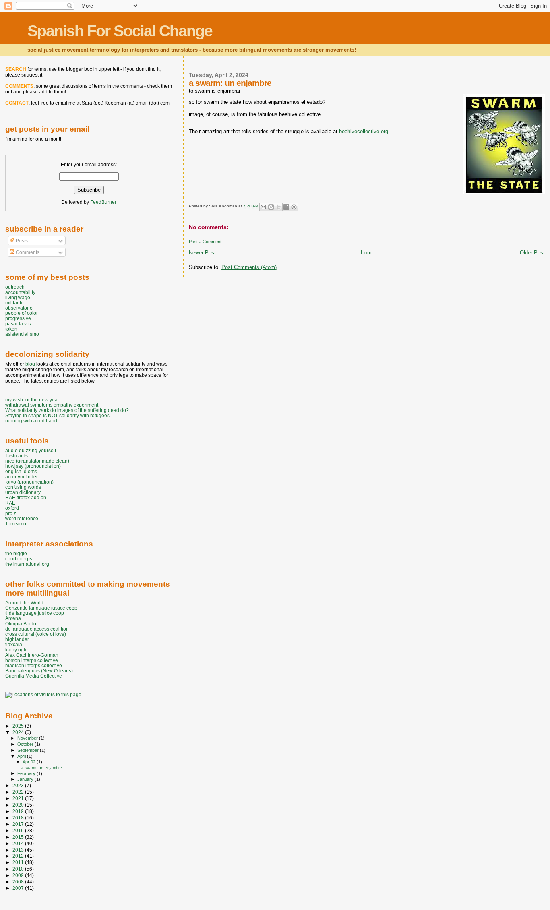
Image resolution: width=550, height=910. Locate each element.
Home (367, 253)
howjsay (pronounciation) (33, 466)
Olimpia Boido (20, 623)
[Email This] (263, 207)
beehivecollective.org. (364, 131)
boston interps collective (31, 660)
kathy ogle (16, 649)
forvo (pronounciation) (29, 481)
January (26, 779)
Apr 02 (30, 761)
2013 (18, 849)
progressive (18, 318)
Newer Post (202, 253)
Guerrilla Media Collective (33, 675)
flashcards (16, 455)
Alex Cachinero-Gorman (31, 655)
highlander (17, 639)
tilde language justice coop (34, 613)
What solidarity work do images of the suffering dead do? (67, 410)
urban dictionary (23, 492)
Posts (21, 241)
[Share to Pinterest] (294, 207)
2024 (18, 732)
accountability (20, 292)
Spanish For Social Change (119, 30)
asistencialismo (22, 334)
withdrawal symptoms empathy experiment (51, 404)
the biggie (16, 553)
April (22, 756)
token (11, 328)
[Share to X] (279, 207)
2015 (18, 837)
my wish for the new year (32, 399)
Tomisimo (15, 523)
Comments (26, 252)
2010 (18, 868)
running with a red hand (31, 420)
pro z (10, 513)
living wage (17, 297)
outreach (15, 287)
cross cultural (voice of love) (35, 634)
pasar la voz (18, 323)
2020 (18, 804)
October (26, 744)
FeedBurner (103, 202)
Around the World (24, 602)
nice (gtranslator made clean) (37, 460)
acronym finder (21, 476)
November (28, 738)
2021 (18, 798)
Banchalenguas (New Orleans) (39, 670)
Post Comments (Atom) (249, 267)
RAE (10, 502)
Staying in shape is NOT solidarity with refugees (57, 415)
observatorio (19, 307)
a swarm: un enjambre (41, 767)
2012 (18, 855)
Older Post (532, 253)
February (27, 773)
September (28, 750)
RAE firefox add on (25, 497)
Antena (13, 618)
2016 (18, 830)
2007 (18, 888)
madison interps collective (33, 665)
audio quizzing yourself (30, 450)
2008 (18, 881)
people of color (21, 313)
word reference (21, 518)
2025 (18, 725)
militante (14, 302)
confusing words (23, 487)
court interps (18, 558)
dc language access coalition (37, 628)
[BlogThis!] (271, 207)
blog (30, 364)
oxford (12, 508)
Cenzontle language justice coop (41, 607)
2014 (18, 843)
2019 (18, 811)
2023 (18, 785)
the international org (27, 564)
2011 (18, 862)
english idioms (21, 471)
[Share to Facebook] (286, 207)
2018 (18, 817)
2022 (18, 791)
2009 (18, 875)
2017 (18, 824)
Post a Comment (205, 241)
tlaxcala (13, 644)
